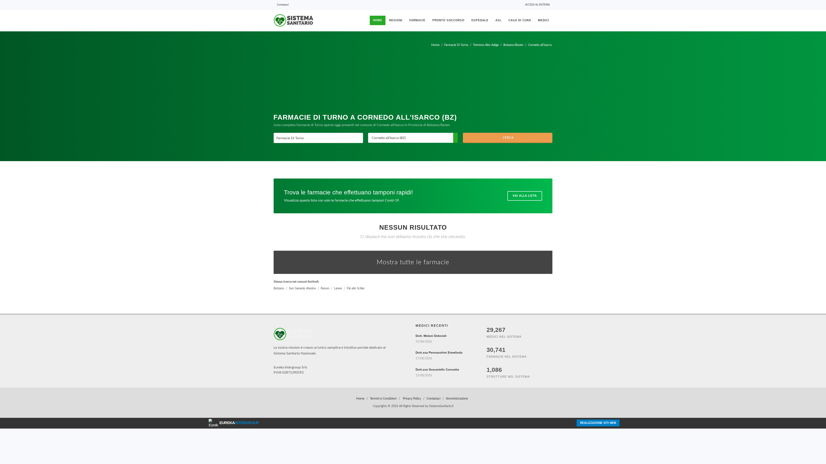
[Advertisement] (413, 79)
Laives (339, 287)
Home (360, 398)
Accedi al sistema (536, 4)
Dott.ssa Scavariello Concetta (437, 368)
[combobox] (318, 138)
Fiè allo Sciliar (357, 287)
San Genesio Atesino (303, 287)
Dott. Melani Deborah (431, 335)
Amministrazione (456, 398)
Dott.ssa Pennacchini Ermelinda (439, 351)
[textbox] (317, 138)
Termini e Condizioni (383, 398)
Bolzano (279, 287)
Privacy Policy (412, 398)
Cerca (510, 138)
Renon (326, 287)
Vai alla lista (524, 195)
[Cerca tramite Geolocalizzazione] (454, 138)
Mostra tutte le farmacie (413, 261)
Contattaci (285, 4)
